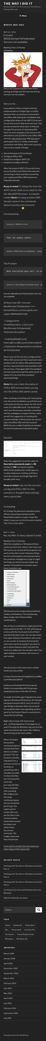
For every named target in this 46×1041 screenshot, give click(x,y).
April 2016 (8, 963)
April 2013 (8, 998)
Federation (30, 925)
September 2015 (11, 973)
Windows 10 (21, 939)
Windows (9, 939)
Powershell (16, 930)
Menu (24, 16)
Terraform (9, 934)
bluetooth (17, 925)
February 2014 (10, 983)
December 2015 (11, 968)
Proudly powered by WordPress (16, 1035)
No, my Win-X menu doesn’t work (22, 535)
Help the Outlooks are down (16, 898)
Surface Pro (29, 930)
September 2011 (11, 1013)
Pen (6, 930)
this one (34, 138)
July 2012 (8, 1003)
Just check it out (19, 138)
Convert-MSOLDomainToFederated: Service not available (19, 39)
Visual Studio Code (25, 934)
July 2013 (8, 988)
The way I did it (18, 3)
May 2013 (8, 993)
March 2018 (9, 954)
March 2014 (9, 978)
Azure (7, 925)
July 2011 (7, 1018)
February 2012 (10, 1008)
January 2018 (9, 958)
